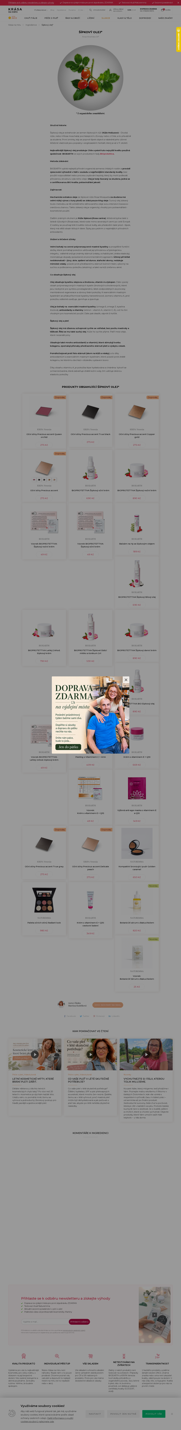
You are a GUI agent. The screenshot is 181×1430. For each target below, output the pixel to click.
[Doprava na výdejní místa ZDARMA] (90, 714)
